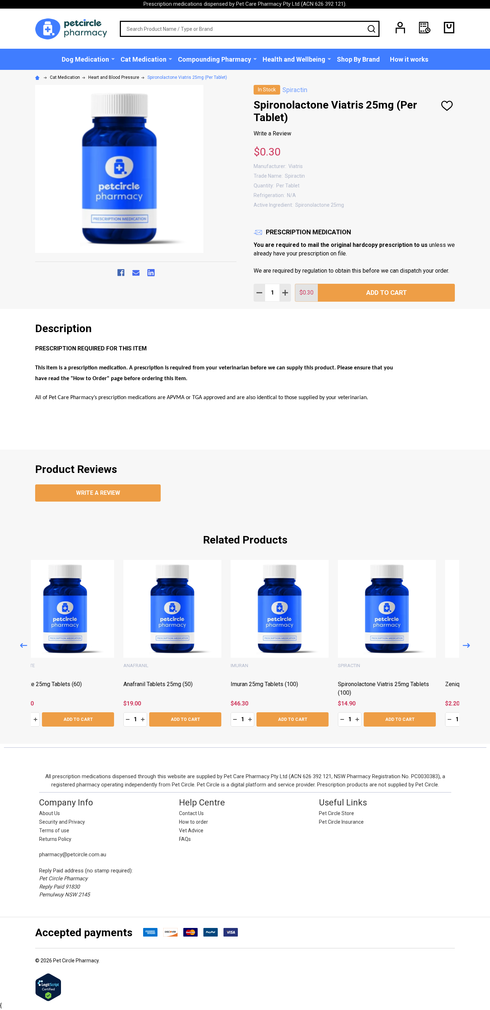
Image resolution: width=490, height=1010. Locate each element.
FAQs (185, 839)
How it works (409, 59)
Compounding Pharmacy (214, 59)
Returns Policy (55, 839)
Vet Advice (191, 830)
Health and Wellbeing (294, 59)
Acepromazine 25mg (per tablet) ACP (297, 683)
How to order (193, 822)
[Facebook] (120, 272)
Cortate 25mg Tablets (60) (390, 683)
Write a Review (272, 133)
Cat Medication (143, 59)
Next (466, 645)
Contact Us (191, 813)
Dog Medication (85, 59)
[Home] (38, 77)
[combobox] (250, 29)
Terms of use (54, 830)
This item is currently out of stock (291, 716)
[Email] (135, 272)
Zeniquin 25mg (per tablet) (176, 683)
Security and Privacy (62, 822)
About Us (49, 813)
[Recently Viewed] (424, 27)
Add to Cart (386, 292)
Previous (24, 645)
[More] (113, 59)
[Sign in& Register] (400, 27)
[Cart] (449, 27)
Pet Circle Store (336, 813)
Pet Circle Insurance (341, 822)
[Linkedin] (151, 272)
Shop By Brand (358, 59)
